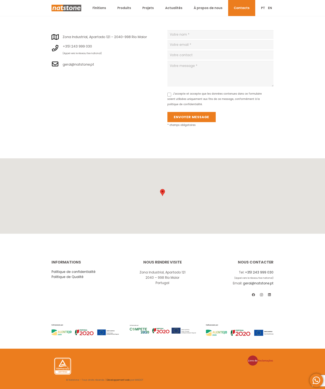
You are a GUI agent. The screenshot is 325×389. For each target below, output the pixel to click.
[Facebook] (253, 295)
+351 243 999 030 (259, 272)
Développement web (118, 379)
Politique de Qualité (68, 277)
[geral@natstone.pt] (57, 64)
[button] (162, 192)
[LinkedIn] (269, 295)
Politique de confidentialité (74, 272)
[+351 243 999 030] (57, 48)
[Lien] (66, 8)
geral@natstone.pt (258, 283)
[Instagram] (261, 295)
